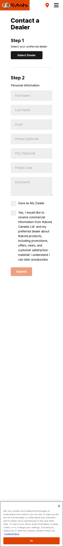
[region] (31, 524)
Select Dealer (26, 55)
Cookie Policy (11, 534)
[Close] (59, 506)
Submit (21, 271)
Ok (31, 540)
